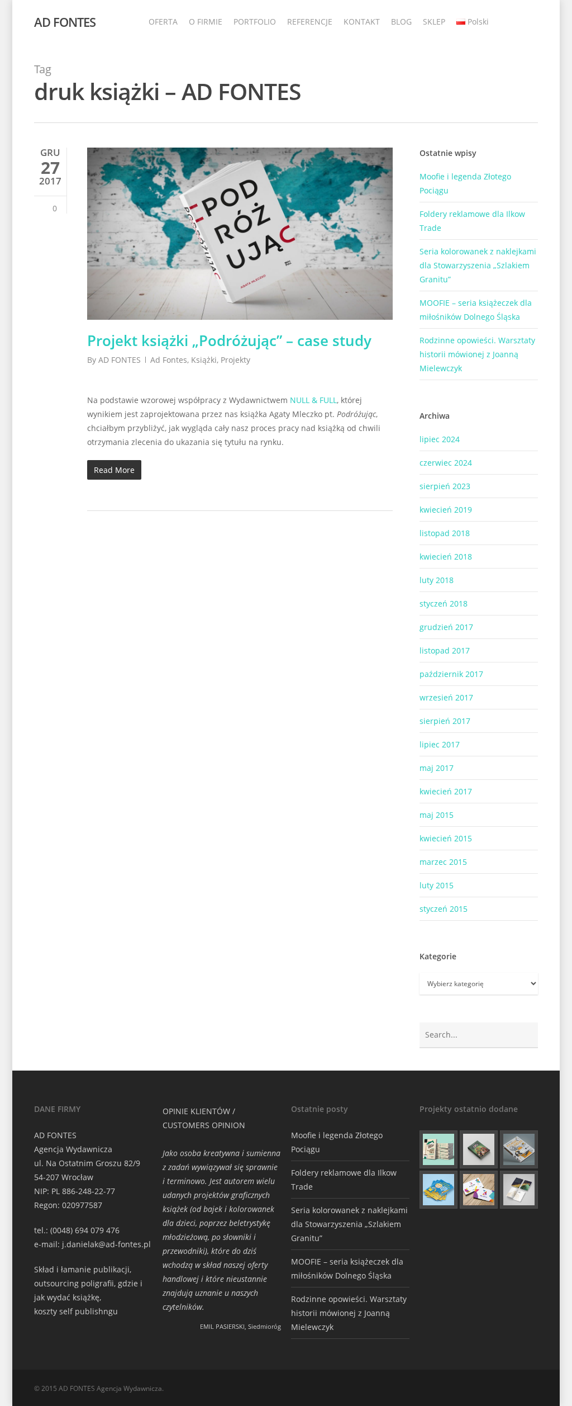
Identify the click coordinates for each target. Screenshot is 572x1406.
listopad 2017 (445, 650)
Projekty (235, 359)
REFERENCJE (309, 21)
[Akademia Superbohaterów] (479, 1149)
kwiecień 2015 (446, 838)
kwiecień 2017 (446, 791)
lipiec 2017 (440, 744)
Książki (204, 359)
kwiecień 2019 (446, 509)
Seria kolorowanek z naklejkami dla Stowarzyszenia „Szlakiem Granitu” (478, 265)
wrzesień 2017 (446, 697)
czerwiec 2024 (446, 462)
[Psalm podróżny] (519, 1190)
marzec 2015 (443, 861)
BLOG (401, 21)
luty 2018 (437, 580)
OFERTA (163, 21)
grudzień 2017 (446, 627)
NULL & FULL (313, 400)
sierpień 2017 (445, 721)
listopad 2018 (445, 533)
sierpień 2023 (445, 486)
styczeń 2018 (444, 603)
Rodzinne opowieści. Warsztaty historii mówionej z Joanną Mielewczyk (477, 354)
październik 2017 (451, 674)
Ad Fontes (168, 359)
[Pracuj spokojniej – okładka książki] (438, 1149)
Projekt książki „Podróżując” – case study (229, 340)
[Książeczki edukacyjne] (438, 1190)
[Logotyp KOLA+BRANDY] (479, 1190)
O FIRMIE (205, 21)
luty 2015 (437, 885)
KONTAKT (362, 21)
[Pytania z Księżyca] (519, 1149)
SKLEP (434, 21)
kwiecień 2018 (446, 556)
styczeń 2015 (444, 908)
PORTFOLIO (254, 21)
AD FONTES (65, 22)
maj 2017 (437, 768)
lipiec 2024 (440, 439)
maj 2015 (437, 814)
